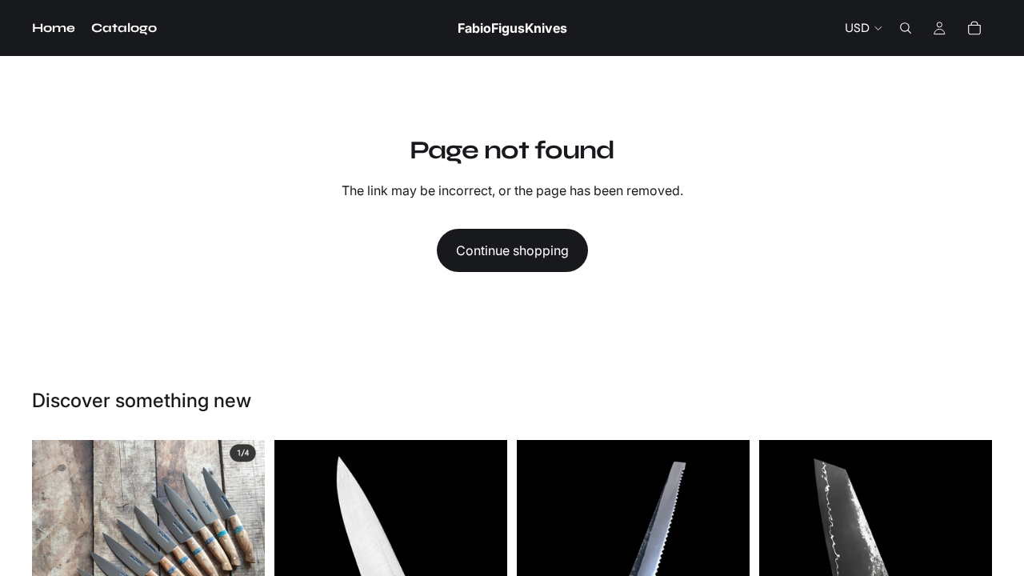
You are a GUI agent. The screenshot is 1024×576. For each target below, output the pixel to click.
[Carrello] (974, 28)
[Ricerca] (905, 28)
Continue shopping (512, 250)
